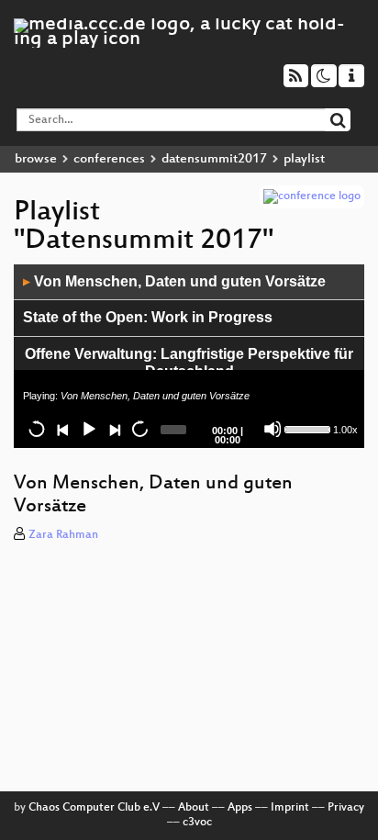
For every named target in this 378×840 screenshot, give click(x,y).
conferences (109, 159)
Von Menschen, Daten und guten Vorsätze (174, 281)
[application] (189, 356)
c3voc (197, 822)
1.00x (345, 429)
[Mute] (272, 428)
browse (36, 159)
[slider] (306, 427)
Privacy (346, 807)
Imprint (290, 807)
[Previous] (62, 428)
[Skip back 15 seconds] (36, 428)
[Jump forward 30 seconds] (139, 428)
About (193, 807)
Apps (240, 807)
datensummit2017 (214, 159)
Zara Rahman (63, 535)
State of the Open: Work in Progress (147, 317)
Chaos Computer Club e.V (94, 807)
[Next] (114, 428)
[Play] (88, 428)
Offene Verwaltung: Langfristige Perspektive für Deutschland (189, 362)
